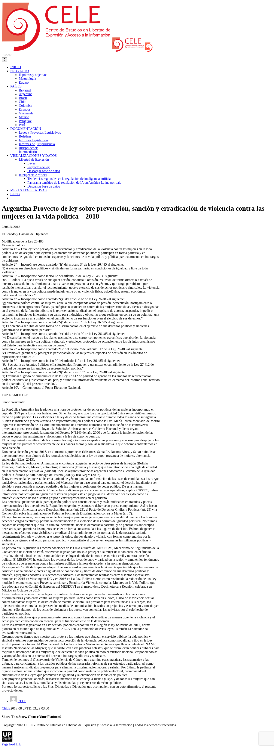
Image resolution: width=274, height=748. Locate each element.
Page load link (11, 744)
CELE (22, 701)
